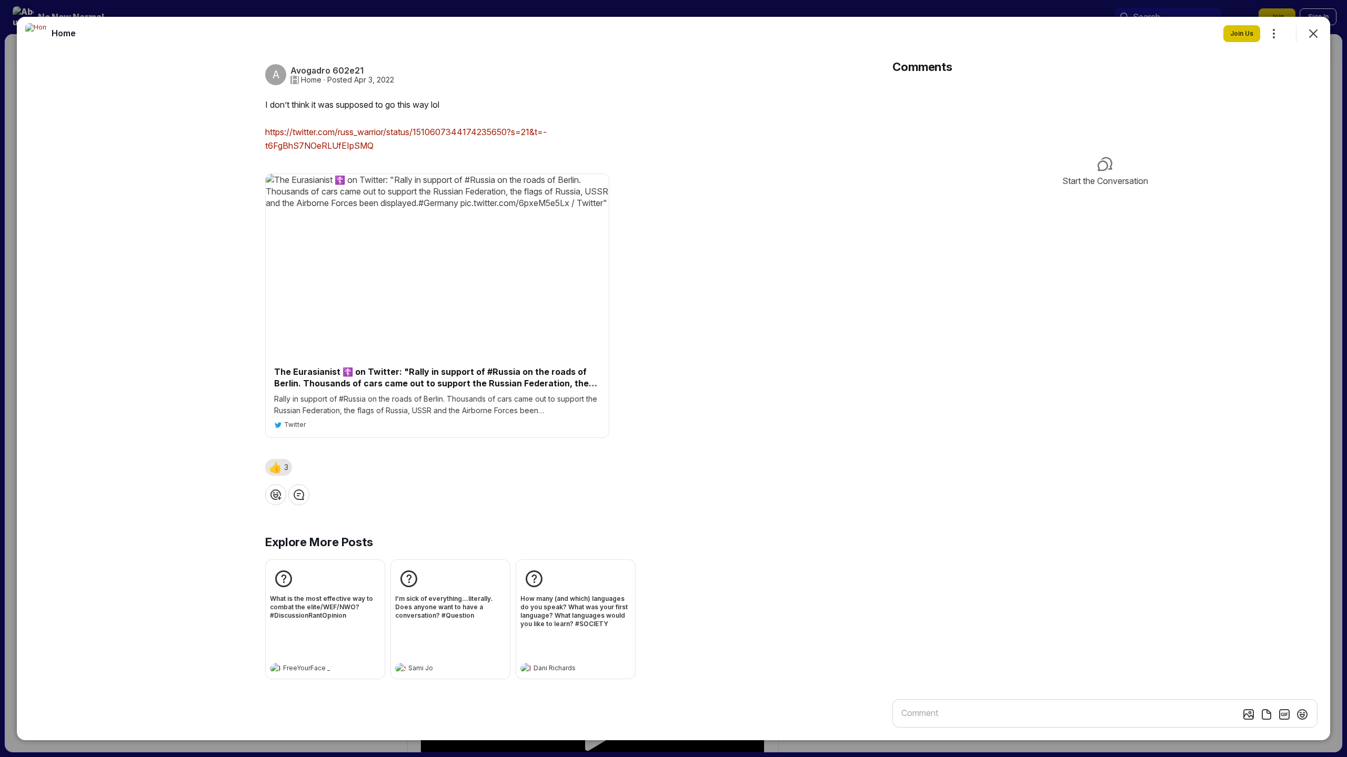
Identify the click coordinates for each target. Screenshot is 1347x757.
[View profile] (275, 668)
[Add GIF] (1284, 714)
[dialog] (673, 378)
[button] (278, 467)
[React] (276, 495)
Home (311, 80)
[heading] (314, 669)
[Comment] (298, 494)
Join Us (1241, 33)
